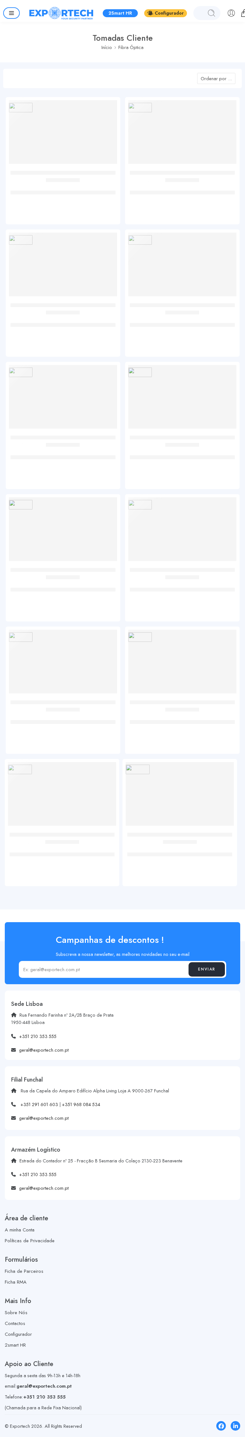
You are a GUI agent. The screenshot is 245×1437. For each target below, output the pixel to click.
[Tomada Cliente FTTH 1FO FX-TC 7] (182, 399)
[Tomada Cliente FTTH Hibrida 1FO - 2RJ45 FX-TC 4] (63, 664)
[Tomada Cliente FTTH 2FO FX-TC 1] (63, 267)
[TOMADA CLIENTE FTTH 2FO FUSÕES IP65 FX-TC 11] (182, 134)
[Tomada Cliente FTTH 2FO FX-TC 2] (182, 267)
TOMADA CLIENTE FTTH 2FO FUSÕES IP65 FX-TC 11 (182, 189)
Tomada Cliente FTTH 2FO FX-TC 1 (63, 318)
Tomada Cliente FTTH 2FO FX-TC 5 (182, 583)
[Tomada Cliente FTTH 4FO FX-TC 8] (62, 796)
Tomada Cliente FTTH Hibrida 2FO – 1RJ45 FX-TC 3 (62, 586)
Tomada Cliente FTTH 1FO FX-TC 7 (182, 450)
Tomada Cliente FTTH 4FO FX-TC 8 (62, 848)
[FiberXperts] (21, 107)
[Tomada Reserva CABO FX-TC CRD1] (180, 796)
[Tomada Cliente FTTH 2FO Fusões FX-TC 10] (63, 134)
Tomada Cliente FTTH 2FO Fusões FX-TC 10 (63, 186)
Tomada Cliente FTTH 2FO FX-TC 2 (182, 318)
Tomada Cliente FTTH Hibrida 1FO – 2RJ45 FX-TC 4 (62, 718)
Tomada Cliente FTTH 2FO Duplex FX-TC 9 (63, 450)
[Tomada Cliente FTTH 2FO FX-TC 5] (182, 531)
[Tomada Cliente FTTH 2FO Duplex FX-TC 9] (63, 399)
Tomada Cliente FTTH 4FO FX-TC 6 (182, 715)
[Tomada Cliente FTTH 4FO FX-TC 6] (182, 664)
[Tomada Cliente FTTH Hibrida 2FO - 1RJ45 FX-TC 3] (63, 531)
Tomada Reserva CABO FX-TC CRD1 (180, 848)
